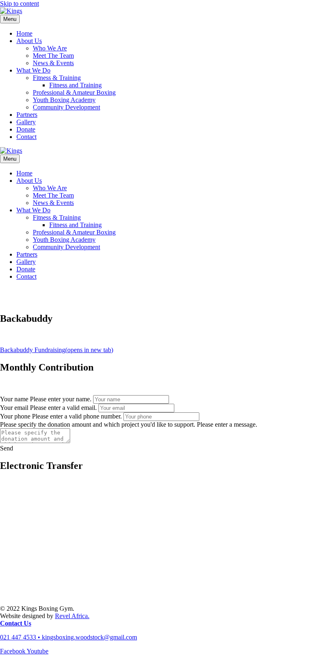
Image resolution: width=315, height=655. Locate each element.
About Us (29, 40)
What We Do (33, 70)
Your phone (15, 416)
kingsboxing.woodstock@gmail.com (89, 637)
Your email (14, 407)
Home (24, 33)
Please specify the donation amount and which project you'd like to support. (97, 424)
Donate (25, 129)
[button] (6, 448)
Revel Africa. (72, 615)
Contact (26, 136)
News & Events (53, 62)
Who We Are (50, 48)
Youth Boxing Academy (64, 99)
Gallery (26, 121)
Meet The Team (53, 55)
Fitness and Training (75, 85)
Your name (14, 399)
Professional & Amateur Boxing (74, 92)
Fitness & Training (57, 77)
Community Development (66, 107)
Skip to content (19, 3)
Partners (26, 114)
